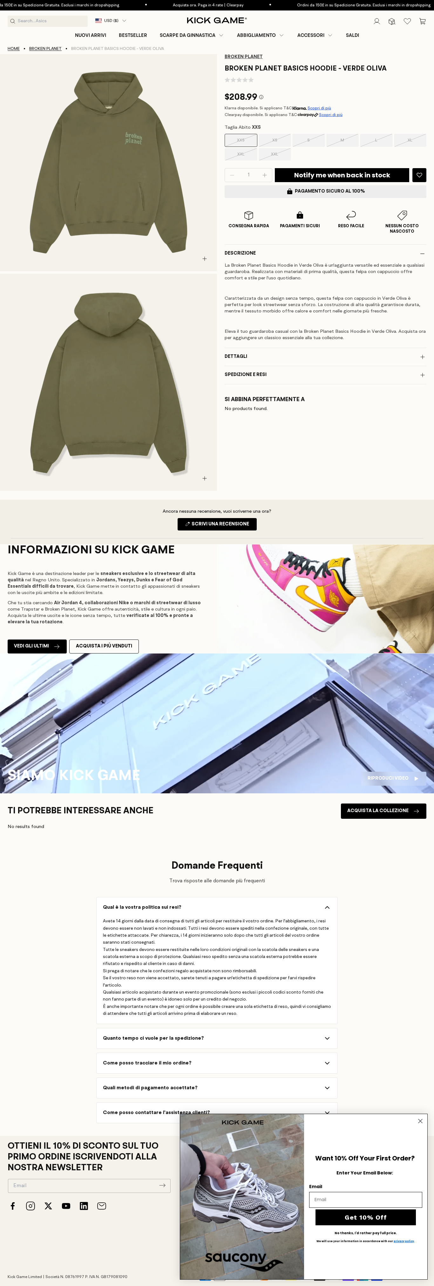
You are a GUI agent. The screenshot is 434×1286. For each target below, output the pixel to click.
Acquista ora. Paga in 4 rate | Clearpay (175, 5)
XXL (247, 156)
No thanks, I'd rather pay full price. (366, 1233)
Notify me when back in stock (342, 175)
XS (281, 142)
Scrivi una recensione (224, 526)
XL (417, 142)
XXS (247, 142)
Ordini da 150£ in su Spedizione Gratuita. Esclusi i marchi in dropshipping (330, 5)
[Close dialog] (420, 1121)
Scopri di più (319, 108)
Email (315, 1186)
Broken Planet (45, 49)
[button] (192, 35)
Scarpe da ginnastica (187, 35)
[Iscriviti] (162, 1185)
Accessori (310, 35)
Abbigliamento (256, 35)
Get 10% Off (366, 1217)
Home (14, 49)
